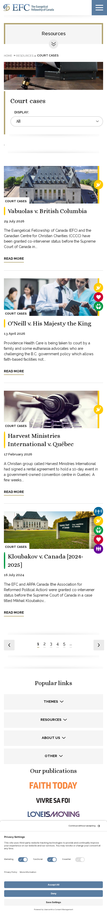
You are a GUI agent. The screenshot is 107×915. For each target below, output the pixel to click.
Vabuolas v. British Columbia (47, 211)
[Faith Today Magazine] (53, 785)
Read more (14, 258)
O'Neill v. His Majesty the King (49, 323)
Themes (51, 701)
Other (51, 756)
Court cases (16, 201)
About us (51, 738)
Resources (54, 33)
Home (8, 55)
